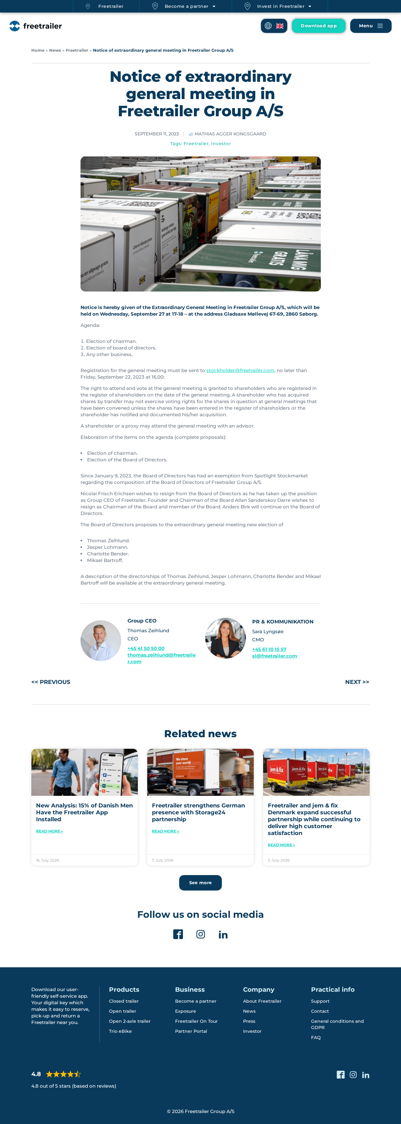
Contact (320, 1011)
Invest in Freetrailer (281, 6)
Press (249, 1021)
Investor (221, 143)
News (55, 50)
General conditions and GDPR (337, 1024)
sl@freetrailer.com (274, 656)
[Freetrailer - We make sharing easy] (35, 26)
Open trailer (122, 1011)
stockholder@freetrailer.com (240, 370)
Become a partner (187, 6)
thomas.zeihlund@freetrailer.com (161, 658)
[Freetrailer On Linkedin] (223, 934)
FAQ (316, 1037)
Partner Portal (191, 1031)
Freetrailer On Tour (196, 1021)
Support (320, 1001)
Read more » (49, 831)
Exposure (185, 1011)
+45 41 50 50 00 (146, 648)
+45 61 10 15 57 (269, 649)
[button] (274, 26)
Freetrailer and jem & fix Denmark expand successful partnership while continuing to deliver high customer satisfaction (314, 819)
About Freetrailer (262, 1001)
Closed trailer (124, 1001)
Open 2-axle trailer (130, 1021)
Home (37, 50)
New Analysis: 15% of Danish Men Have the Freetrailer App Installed (84, 812)
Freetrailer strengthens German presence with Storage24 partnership (198, 812)
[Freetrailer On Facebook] (178, 934)
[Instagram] (201, 934)
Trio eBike (120, 1031)
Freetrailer (111, 6)
